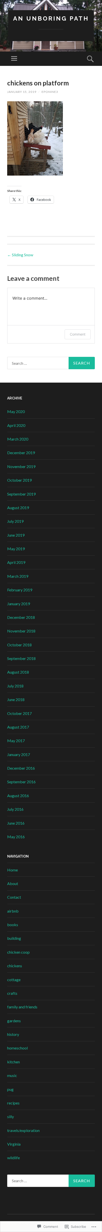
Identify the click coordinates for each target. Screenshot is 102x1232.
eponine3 (50, 92)
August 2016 (18, 795)
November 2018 (21, 631)
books (12, 924)
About (12, 883)
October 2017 (19, 713)
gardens (14, 1020)
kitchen (13, 1061)
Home (12, 869)
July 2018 (15, 685)
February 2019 (19, 589)
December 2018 (21, 617)
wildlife (13, 1157)
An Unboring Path (51, 18)
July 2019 (15, 521)
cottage (14, 979)
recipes (13, 1103)
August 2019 (18, 507)
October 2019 (19, 480)
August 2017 (18, 727)
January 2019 (18, 603)
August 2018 (18, 672)
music (12, 1075)
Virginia (14, 1144)
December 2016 (21, 768)
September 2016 (21, 781)
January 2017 (18, 754)
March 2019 (17, 576)
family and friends (22, 1006)
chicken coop (18, 952)
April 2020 (16, 425)
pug (10, 1089)
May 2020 (16, 411)
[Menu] (14, 59)
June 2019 (16, 535)
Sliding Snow (20, 254)
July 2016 (15, 809)
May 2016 (16, 836)
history (13, 1034)
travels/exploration (23, 1130)
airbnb (13, 911)
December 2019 (21, 452)
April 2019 (16, 562)
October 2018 (19, 644)
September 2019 (21, 494)
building (14, 938)
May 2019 (16, 548)
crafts (12, 993)
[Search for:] (51, 363)
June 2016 (16, 823)
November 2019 (21, 466)
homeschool (17, 1048)
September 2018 (21, 658)
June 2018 (16, 699)
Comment (77, 334)
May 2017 (16, 740)
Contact (14, 897)
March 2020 (17, 439)
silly (10, 1116)
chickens (14, 965)
